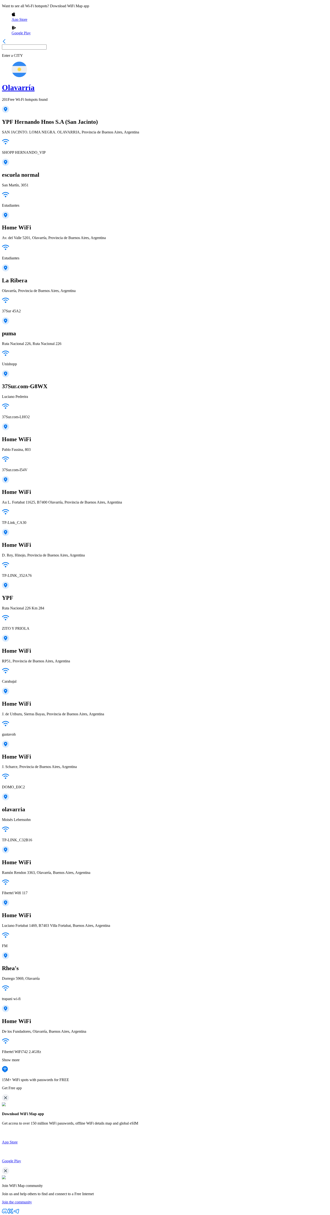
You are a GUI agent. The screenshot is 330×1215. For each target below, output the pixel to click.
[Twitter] (11, 1213)
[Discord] (5, 1213)
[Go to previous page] (4, 42)
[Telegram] (16, 1213)
